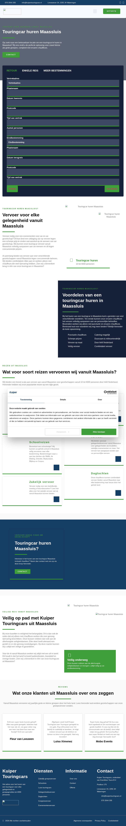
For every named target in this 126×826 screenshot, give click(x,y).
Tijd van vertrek (14, 118)
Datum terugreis (15, 158)
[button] (95, 11)
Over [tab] (100, 400)
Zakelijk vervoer (41, 481)
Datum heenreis (14, 98)
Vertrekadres (13, 78)
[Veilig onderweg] (69, 655)
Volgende (112, 189)
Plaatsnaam (12, 88)
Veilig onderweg (77, 659)
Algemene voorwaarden (83, 821)
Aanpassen (61, 432)
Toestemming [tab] (26, 400)
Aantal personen (15, 128)
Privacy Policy (100, 821)
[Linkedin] (120, 2)
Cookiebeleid (113, 821)
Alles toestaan (99, 432)
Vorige (12, 189)
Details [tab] (63, 400)
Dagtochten (100, 473)
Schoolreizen (39, 442)
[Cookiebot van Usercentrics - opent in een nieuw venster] (106, 392)
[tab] (11, 70)
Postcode (11, 108)
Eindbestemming (15, 138)
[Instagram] (123, 2)
